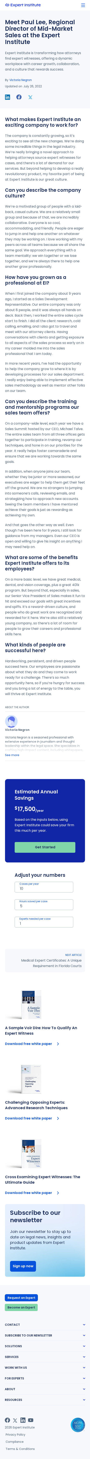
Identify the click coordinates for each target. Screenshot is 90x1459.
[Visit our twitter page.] (15, 1420)
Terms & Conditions (20, 1449)
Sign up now (23, 1266)
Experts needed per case (34, 919)
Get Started (45, 847)
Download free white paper (28, 1043)
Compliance (15, 1442)
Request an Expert (21, 1298)
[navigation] (83, 5)
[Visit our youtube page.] (30, 1420)
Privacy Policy (15, 1434)
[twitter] (30, 97)
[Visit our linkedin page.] (23, 1420)
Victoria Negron (20, 80)
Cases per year (29, 884)
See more (12, 755)
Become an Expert (21, 1307)
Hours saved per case (33, 901)
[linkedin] (7, 97)
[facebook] (19, 97)
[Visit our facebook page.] (7, 1420)
